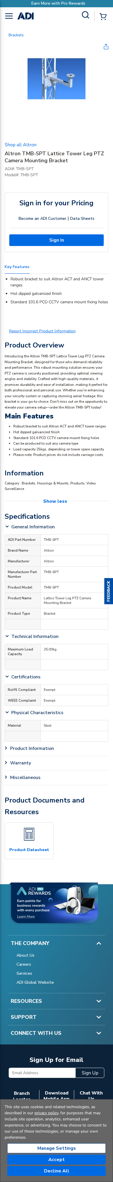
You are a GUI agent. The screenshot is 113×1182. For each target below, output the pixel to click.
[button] (108, 591)
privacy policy (46, 1113)
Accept (56, 1159)
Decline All (56, 1171)
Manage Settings (56, 1148)
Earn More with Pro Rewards (56, 3)
